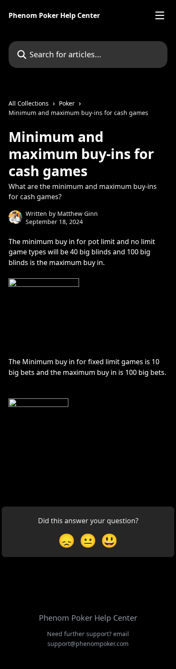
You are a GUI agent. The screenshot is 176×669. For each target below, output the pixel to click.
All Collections (29, 103)
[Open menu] (159, 15)
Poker (67, 103)
